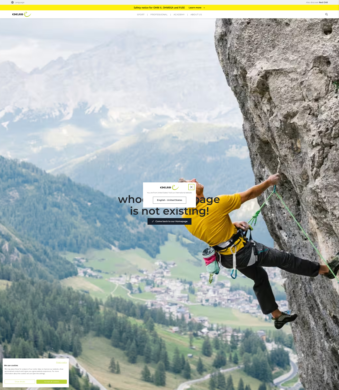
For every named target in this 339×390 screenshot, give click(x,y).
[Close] (191, 187)
